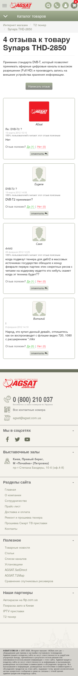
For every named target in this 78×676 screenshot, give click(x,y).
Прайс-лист (12, 506)
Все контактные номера (29, 410)
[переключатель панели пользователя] (65, 5)
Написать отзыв (39, 86)
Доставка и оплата (17, 512)
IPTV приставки (13, 611)
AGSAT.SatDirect (16, 570)
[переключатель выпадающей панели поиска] (48, 5)
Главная (10, 489)
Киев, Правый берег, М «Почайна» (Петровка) (31, 461)
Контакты (11, 528)
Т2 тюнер (9, 616)
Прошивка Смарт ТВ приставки (26, 523)
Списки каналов (15, 558)
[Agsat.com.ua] (21, 5)
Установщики (14, 564)
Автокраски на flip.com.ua (20, 600)
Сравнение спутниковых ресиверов (29, 581)
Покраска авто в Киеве (18, 605)
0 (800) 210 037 (33, 399)
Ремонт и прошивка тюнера (23, 517)
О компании (13, 495)
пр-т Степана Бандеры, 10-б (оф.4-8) (38, 467)
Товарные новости (17, 547)
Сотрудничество (16, 500)
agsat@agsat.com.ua (27, 418)
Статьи (9, 553)
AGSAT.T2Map (14, 575)
